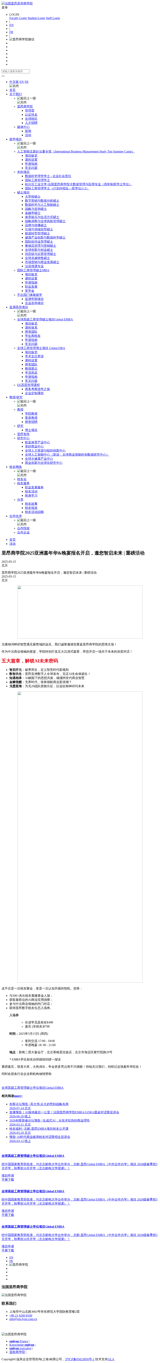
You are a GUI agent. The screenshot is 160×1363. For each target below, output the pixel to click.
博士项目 (31, 430)
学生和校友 (33, 335)
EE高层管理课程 (28, 385)
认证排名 (31, 114)
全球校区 (31, 118)
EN (11, 25)
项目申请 (8, 1175)
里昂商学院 (25, 106)
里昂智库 (23, 434)
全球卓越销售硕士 (37, 258)
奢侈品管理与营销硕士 (40, 245)
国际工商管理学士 (37, 180)
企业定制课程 (34, 393)
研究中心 (23, 438)
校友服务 (23, 483)
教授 (20, 409)
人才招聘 (31, 122)
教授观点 (31, 368)
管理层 (29, 110)
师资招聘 (31, 421)
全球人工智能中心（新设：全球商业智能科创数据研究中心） (67, 454)
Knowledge (21, 1344)
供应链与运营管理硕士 (40, 254)
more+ (18, 1096)
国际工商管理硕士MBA (33, 270)
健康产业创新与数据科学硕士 (45, 237)
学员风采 (31, 372)
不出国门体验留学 (29, 294)
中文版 (14, 81)
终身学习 (31, 495)
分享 (20, 499)
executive (20, 1348)
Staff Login (53, 18)
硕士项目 (23, 192)
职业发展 (31, 286)
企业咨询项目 (34, 303)
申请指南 (31, 163)
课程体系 (31, 327)
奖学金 (29, 290)
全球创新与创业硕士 (39, 249)
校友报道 (31, 507)
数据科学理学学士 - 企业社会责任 (48, 176)
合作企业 (23, 532)
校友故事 (31, 503)
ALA (111, 1359)
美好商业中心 (34, 446)
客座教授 (31, 417)
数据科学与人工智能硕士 (42, 204)
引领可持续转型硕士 (39, 229)
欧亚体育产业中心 (37, 442)
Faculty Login (18, 18)
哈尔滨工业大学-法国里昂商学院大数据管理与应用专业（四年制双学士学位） (78, 184)
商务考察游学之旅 (37, 389)
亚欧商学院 (17, 1352)
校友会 (22, 479)
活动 (28, 135)
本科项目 (23, 172)
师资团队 (31, 331)
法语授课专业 (34, 266)
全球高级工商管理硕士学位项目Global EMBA (33, 1087)
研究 (20, 426)
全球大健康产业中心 (39, 458)
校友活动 (31, 491)
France (18, 1341)
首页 (12, 90)
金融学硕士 (33, 213)
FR (11, 32)
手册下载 (8, 1179)
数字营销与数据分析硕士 (42, 200)
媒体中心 (23, 127)
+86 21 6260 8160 (20, 1315)
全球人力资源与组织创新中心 (45, 450)
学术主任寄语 (34, 356)
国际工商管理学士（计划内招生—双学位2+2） (57, 188)
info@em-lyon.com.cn (23, 1319)
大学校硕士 (33, 196)
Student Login (36, 18)
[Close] (3, 76)
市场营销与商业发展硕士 (42, 262)
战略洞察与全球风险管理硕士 (45, 221)
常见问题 (31, 167)
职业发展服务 (34, 487)
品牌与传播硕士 (36, 225)
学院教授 (31, 413)
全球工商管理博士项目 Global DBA (41, 348)
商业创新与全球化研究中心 (43, 462)
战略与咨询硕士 (36, 208)
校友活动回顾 (34, 512)
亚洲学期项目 (34, 299)
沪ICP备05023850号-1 (79, 1359)
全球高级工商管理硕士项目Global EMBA (45, 319)
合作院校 (23, 528)
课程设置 (31, 159)
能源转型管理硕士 (37, 233)
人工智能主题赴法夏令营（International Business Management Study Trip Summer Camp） (76, 151)
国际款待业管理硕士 (39, 241)
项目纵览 (31, 155)
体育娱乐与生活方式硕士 (42, 217)
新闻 (28, 131)
